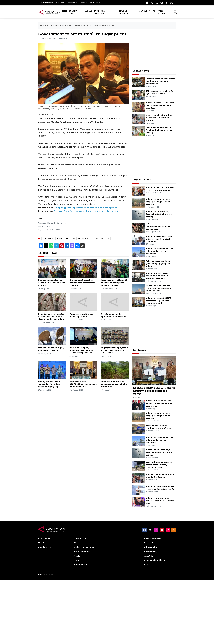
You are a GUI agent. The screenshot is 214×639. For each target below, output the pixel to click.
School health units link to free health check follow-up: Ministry (159, 130)
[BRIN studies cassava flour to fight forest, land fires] (138, 94)
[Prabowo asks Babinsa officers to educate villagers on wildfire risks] (138, 82)
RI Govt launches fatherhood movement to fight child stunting (159, 118)
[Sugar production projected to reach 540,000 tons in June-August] (115, 336)
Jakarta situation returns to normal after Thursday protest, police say (159, 464)
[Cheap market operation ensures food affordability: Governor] (83, 268)
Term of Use (150, 543)
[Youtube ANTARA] (161, 2)
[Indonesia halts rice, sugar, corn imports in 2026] (52, 336)
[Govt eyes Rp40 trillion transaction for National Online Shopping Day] (52, 369)
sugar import (84, 239)
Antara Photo (95, 3)
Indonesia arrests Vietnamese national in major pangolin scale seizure (160, 226)
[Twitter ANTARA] (152, 2)
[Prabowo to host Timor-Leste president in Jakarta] (138, 478)
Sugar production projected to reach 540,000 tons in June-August (114, 350)
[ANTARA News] (49, 12)
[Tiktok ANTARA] (167, 2)
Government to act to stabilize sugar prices (94, 25)
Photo (152, 11)
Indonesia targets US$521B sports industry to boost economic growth (158, 300)
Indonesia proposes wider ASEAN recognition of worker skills (160, 501)
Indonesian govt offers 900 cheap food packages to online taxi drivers (114, 282)
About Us (148, 556)
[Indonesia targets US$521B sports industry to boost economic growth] (138, 301)
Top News (83, 3)
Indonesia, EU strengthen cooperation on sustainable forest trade (114, 384)
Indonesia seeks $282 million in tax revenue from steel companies (159, 239)
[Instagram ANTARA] (157, 2)
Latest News (59, 3)
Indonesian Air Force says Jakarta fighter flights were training (159, 214)
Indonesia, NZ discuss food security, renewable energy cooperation (159, 403)
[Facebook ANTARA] (147, 2)
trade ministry (101, 239)
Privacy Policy (150, 547)
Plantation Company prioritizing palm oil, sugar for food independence (82, 350)
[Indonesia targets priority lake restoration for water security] (138, 490)
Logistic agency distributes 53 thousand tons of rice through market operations (51, 316)
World (88, 11)
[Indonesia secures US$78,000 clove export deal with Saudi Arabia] (83, 369)
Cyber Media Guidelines (155, 560)
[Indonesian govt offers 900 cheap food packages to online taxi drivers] (115, 268)
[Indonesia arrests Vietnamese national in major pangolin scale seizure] (138, 227)
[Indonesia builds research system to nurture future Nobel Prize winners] (138, 277)
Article (143, 11)
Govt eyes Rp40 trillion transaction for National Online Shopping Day (49, 384)
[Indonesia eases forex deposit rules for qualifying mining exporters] (138, 106)
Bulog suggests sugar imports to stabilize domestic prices (85, 208)
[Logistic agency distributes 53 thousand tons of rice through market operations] (52, 302)
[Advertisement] (154, 49)
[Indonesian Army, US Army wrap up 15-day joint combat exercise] (138, 203)
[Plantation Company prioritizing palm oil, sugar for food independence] (83, 336)
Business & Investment (100, 12)
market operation (66, 239)
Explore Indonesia (123, 12)
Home (64, 11)
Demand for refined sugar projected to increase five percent (86, 211)
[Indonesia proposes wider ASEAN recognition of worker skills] (138, 502)
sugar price (48, 239)
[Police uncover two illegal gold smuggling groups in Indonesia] (138, 264)
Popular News (72, 3)
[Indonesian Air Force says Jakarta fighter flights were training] (138, 215)
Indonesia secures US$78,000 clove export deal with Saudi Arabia (83, 384)
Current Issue (73, 12)
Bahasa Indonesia (46, 3)
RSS (146, 564)
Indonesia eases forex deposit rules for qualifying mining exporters (160, 105)
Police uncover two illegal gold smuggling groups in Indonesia (158, 263)
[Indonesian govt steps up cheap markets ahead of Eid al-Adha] (52, 268)
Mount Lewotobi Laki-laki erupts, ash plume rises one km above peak (159, 288)
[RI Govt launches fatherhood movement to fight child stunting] (138, 119)
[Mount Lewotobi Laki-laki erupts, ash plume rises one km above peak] (138, 289)
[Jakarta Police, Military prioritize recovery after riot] (138, 429)
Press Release (161, 12)
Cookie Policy (150, 551)
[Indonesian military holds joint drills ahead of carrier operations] (138, 252)
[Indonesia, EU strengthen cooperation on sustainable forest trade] (115, 369)
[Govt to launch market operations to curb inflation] (115, 302)
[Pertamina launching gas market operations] (83, 302)
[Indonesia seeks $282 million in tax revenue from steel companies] (138, 240)
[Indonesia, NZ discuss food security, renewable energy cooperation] (138, 404)
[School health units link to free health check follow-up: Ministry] (138, 131)
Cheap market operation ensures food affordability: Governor (82, 282)
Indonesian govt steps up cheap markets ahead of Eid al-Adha (51, 282)
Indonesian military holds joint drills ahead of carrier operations (160, 251)
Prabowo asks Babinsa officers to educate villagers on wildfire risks (160, 81)
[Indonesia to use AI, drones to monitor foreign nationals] (138, 191)
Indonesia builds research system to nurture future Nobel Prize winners (158, 276)
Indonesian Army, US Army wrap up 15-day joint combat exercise (159, 202)
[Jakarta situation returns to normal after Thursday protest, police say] (138, 465)
